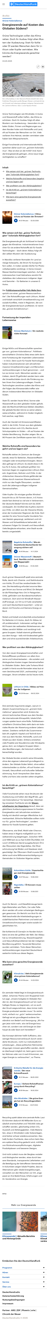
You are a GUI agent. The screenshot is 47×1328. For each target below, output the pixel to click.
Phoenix (26, 1310)
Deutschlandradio (11, 1292)
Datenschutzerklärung (13, 1296)
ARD (13, 1310)
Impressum (7, 1303)
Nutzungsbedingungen (13, 1299)
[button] (3, 4)
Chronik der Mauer (11, 1314)
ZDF (19, 1310)
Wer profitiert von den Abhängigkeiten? (24, 185)
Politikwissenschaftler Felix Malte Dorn (23, 290)
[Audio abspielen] (16, 220)
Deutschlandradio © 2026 (15, 1318)
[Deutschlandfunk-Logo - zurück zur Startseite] (23, 4)
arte (33, 1310)
